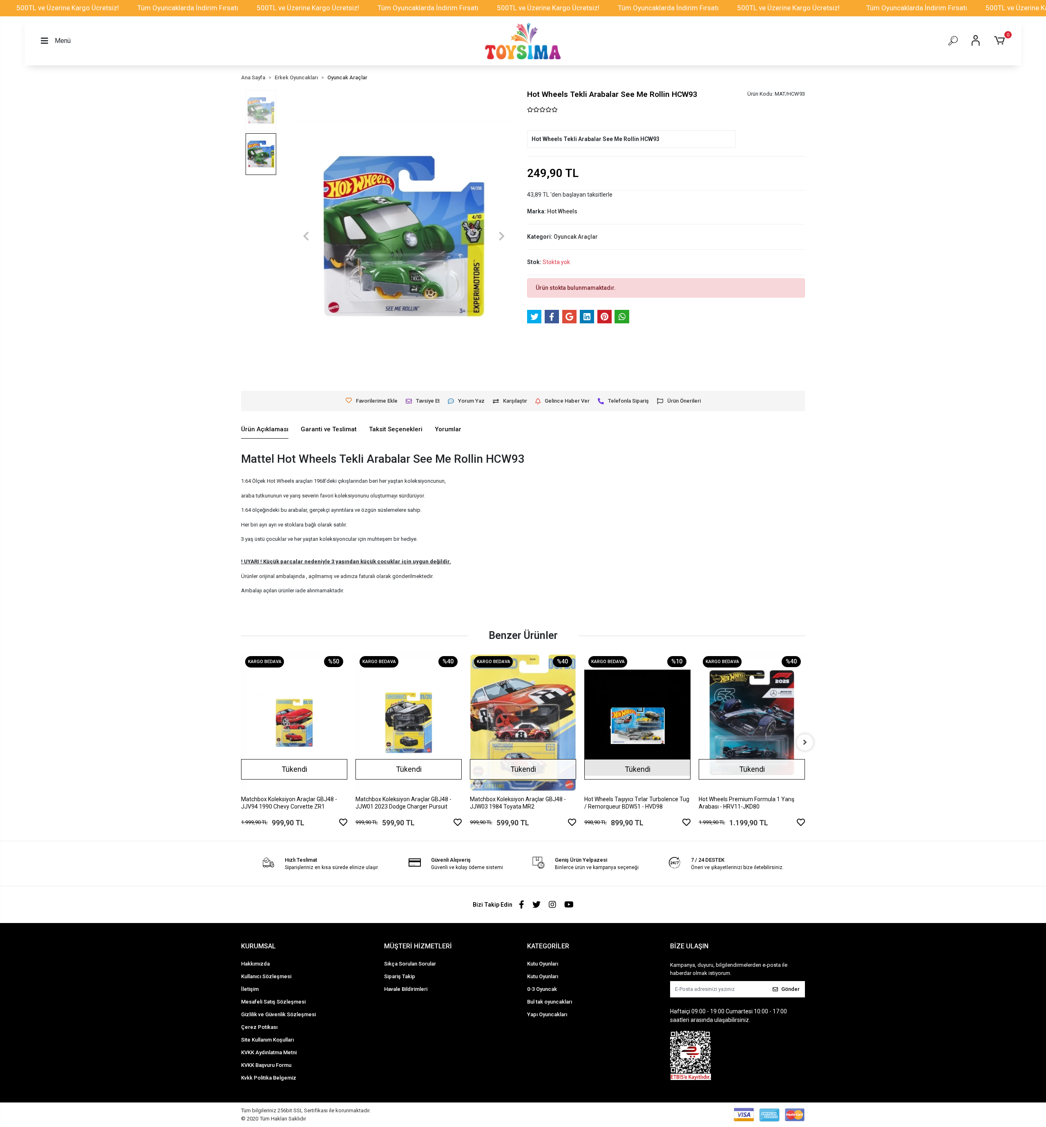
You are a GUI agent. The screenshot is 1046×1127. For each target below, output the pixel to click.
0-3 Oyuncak (542, 989)
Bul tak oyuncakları (549, 1002)
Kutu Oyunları (542, 964)
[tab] (264, 430)
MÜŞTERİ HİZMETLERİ (418, 946)
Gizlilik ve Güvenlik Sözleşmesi (278, 1014)
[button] (1001, 41)
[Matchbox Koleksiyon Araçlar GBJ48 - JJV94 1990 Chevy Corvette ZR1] (294, 723)
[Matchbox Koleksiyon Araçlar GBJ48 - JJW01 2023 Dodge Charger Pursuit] (408, 723)
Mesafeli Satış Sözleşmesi (273, 1002)
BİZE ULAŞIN (689, 946)
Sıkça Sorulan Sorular (410, 964)
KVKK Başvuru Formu (266, 1065)
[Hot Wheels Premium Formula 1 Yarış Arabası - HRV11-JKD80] (752, 723)
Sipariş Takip (399, 976)
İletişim (250, 989)
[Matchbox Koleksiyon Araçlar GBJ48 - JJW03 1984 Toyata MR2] (523, 723)
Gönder (790, 989)
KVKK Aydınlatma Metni (269, 1052)
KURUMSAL (258, 946)
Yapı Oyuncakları (547, 1014)
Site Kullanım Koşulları (267, 1040)
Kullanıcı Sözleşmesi (266, 976)
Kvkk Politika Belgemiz (268, 1078)
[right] (805, 742)
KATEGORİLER (548, 946)
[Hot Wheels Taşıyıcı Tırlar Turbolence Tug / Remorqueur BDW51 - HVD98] (637, 723)
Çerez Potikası (259, 1027)
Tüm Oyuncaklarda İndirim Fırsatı (187, 8)
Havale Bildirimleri (405, 989)
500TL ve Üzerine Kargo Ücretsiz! (67, 8)
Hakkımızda (255, 964)
